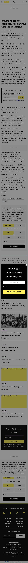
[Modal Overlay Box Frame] (14, 281)
